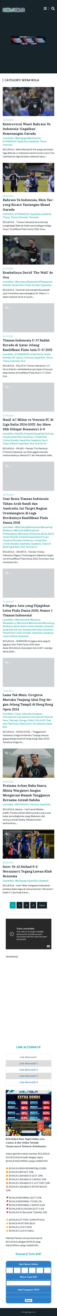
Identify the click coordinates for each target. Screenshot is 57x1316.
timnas (6, 217)
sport (45, 440)
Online (30, 720)
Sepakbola (34, 141)
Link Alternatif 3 (28, 1075)
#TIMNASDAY (10, 141)
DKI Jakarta (17, 357)
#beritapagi (20, 138)
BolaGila (7, 285)
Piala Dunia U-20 (27, 723)
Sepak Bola (22, 141)
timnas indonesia (19, 217)
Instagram (37, 713)
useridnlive (8, 138)
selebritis (40, 723)
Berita (44, 533)
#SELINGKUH (21, 804)
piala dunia (13, 723)
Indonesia (28, 357)
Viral (23, 361)
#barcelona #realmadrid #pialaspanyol (33, 281)
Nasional (48, 717)
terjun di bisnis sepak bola (16, 443)
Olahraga (13, 720)
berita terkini (43, 354)
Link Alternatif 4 (28, 1082)
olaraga (22, 720)
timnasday (34, 217)
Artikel (33, 354)
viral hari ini (41, 443)
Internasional (9, 717)
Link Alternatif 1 (28, 1063)
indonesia (26, 713)
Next (42, 905)
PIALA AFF (40, 720)
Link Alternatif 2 (28, 1069)
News (5, 720)
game (18, 713)
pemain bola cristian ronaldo (26, 285)
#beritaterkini (34, 138)
